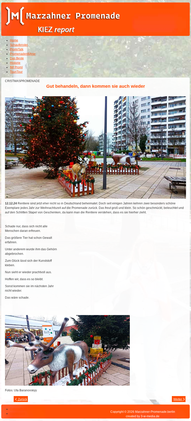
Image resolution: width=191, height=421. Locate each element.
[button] (173, 403)
